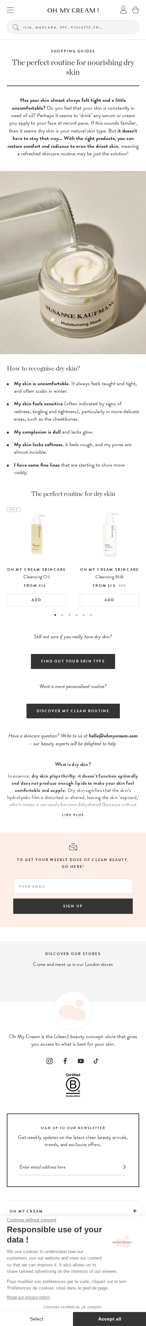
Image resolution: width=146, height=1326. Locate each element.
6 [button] (91, 615)
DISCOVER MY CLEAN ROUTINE (73, 711)
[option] (36, 556)
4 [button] (76, 615)
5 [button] (84, 615)
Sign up (73, 906)
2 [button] (62, 615)
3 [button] (69, 615)
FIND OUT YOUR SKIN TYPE (73, 661)
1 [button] (55, 615)
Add (37, 600)
